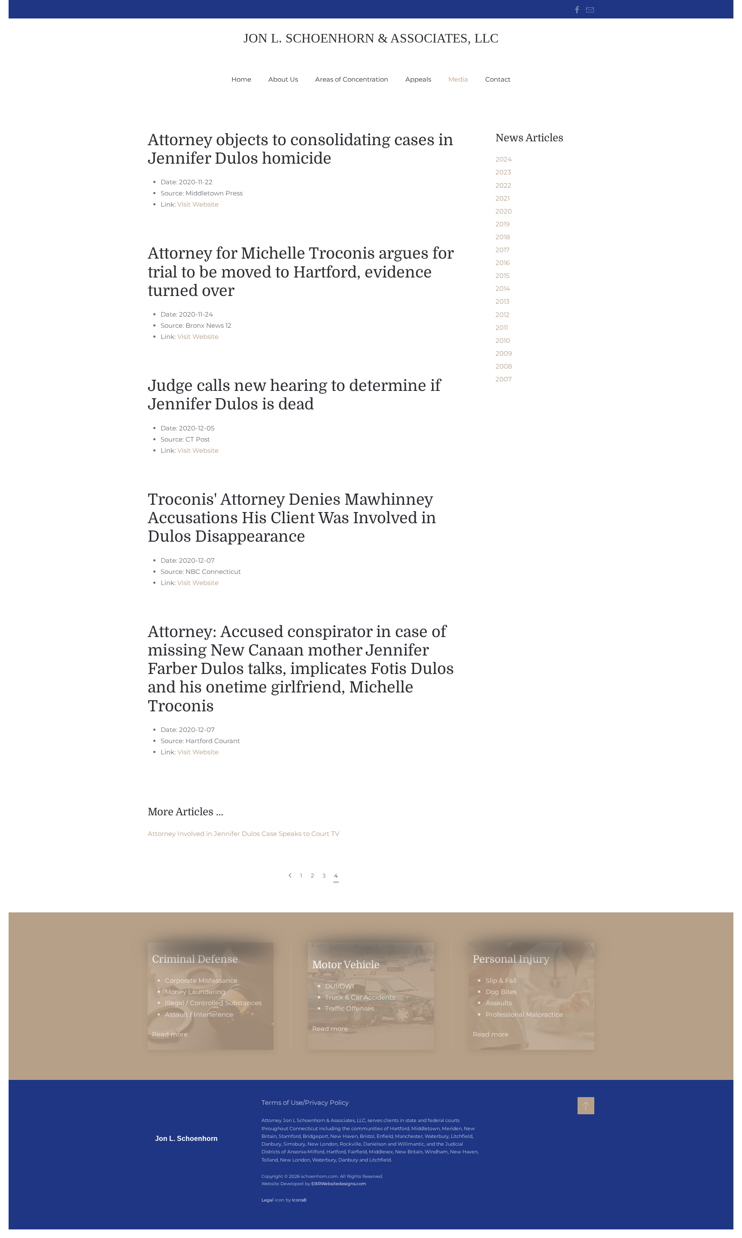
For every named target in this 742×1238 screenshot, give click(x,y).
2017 (503, 250)
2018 (503, 237)
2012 (503, 315)
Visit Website (198, 204)
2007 (504, 379)
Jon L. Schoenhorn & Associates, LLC (371, 38)
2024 (504, 159)
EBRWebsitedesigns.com (338, 1183)
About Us (283, 79)
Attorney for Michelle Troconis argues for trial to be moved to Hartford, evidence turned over (300, 272)
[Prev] (290, 875)
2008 (504, 366)
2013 (502, 301)
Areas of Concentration (351, 79)
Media (458, 79)
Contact (498, 79)
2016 (503, 263)
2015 (502, 275)
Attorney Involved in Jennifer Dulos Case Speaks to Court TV (243, 833)
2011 (502, 327)
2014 (503, 288)
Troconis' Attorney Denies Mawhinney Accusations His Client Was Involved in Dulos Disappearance (292, 518)
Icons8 (299, 1200)
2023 (503, 172)
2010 (503, 340)
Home (241, 79)
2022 (503, 185)
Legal (268, 1200)
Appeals (418, 79)
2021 (503, 198)
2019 (503, 224)
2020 (504, 211)
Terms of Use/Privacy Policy (305, 1102)
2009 (504, 353)
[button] (586, 1105)
